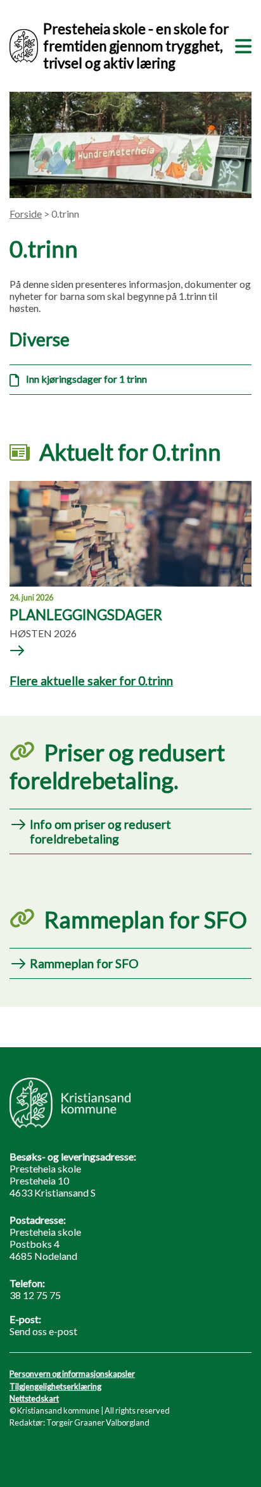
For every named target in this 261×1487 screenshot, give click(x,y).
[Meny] (240, 44)
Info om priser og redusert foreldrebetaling (100, 831)
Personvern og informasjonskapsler (72, 1374)
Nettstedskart (34, 1398)
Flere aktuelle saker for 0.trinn (91, 680)
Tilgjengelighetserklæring (55, 1386)
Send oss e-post (43, 1331)
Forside (26, 214)
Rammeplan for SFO (84, 963)
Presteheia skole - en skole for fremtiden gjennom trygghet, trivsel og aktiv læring (136, 46)
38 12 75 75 (35, 1295)
